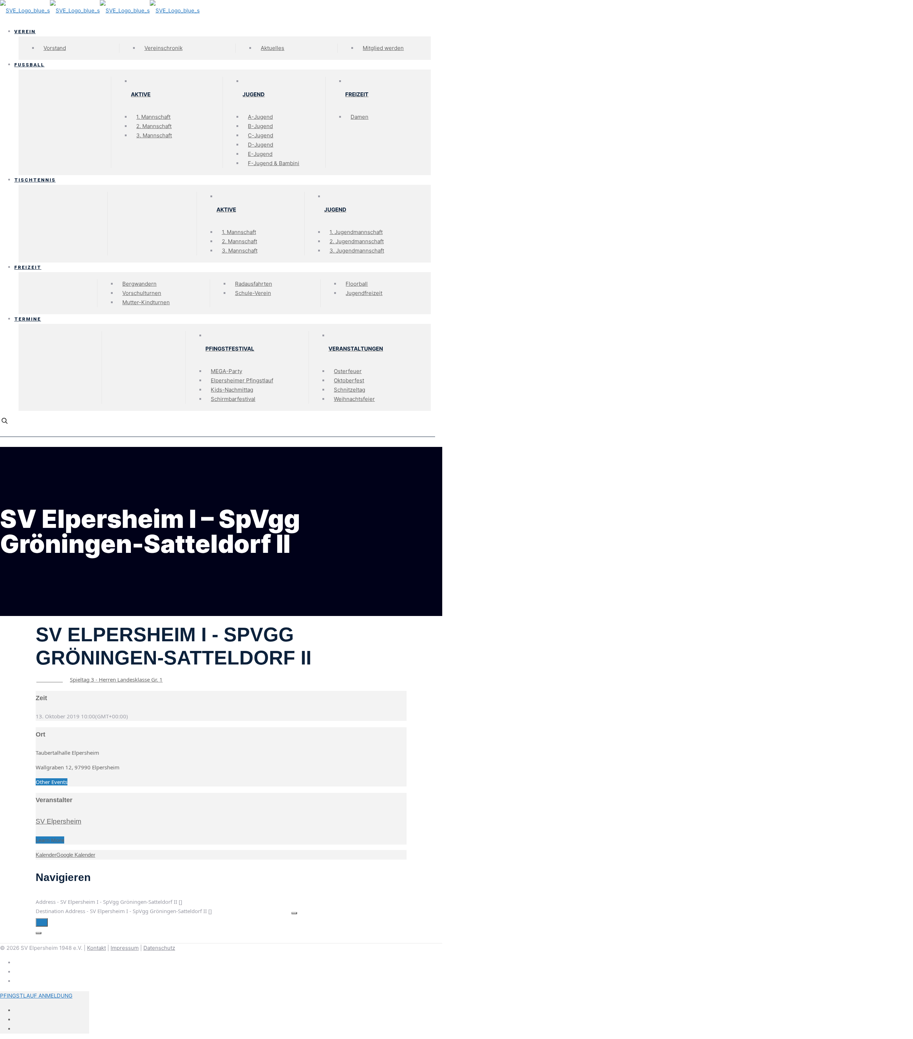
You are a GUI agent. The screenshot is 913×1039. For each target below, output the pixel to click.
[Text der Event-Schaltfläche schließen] (38, 933)
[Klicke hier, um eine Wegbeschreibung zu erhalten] (42, 922)
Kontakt (96, 947)
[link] (2, 442)
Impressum (125, 947)
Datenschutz (159, 947)
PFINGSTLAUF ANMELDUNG (36, 995)
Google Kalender (75, 855)
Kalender (46, 855)
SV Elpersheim (58, 821)
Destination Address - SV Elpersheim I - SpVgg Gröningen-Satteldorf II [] (124, 911)
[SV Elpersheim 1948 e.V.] (100, 10)
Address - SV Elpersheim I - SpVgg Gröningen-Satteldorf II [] (109, 901)
